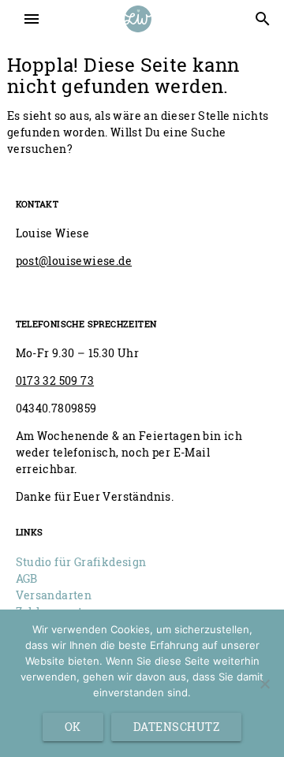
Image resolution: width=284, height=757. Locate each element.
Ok (73, 726)
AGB (27, 578)
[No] (264, 684)
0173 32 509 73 (55, 380)
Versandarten (54, 594)
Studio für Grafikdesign (81, 561)
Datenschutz (176, 726)
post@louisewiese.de (74, 260)
